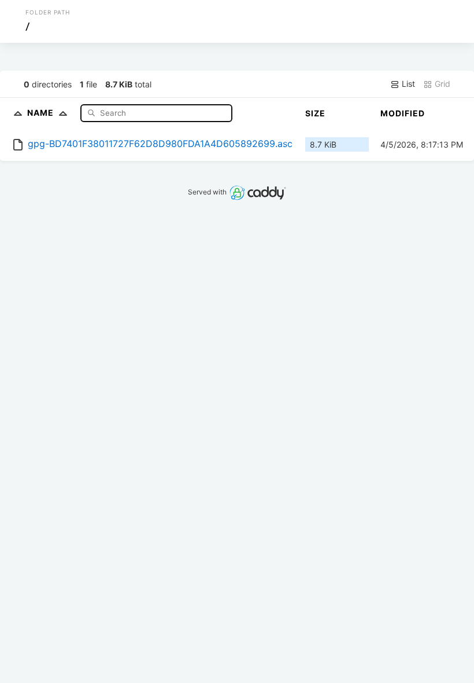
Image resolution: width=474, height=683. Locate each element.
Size (315, 113)
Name (41, 112)
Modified (402, 113)
